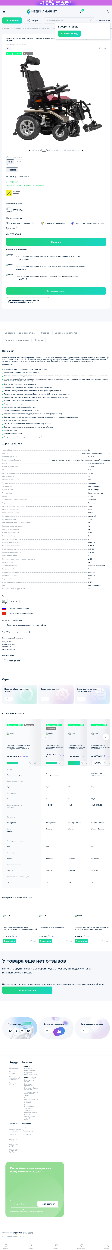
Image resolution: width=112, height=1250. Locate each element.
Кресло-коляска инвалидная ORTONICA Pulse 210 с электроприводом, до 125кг (55, 748)
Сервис (45, 332)
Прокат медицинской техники (29, 1106)
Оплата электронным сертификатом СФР (30, 1117)
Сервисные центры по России (13, 1150)
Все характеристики (19, 176)
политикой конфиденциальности (32, 1211)
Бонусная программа (28, 1084)
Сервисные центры (50, 689)
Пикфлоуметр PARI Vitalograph (51, 927)
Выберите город (104, 20)
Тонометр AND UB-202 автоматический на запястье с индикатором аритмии (92, 928)
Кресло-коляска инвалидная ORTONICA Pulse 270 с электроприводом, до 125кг (18, 747)
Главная (5, 28)
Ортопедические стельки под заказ (31, 1093)
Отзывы (39, 340)
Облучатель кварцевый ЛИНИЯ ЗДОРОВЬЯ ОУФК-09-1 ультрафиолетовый (20, 928)
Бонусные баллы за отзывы (31, 1088)
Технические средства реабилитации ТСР (27, 28)
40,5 (10, 161)
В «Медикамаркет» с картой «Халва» (31, 1100)
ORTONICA (18, 210)
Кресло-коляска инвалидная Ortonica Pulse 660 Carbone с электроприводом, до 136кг (77, 748)
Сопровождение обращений (15, 1130)
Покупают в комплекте (17, 340)
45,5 (19, 161)
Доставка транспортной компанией (14, 1078)
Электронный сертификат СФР (31, 1111)
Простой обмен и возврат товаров (16, 690)
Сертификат (12, 182)
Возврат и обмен (13, 1140)
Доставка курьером (12, 1072)
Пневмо (12, 169)
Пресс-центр (28, 1131)
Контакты (27, 1134)
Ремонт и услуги (12, 1135)
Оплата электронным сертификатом (87, 690)
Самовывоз (13, 1068)
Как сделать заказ (29, 1081)
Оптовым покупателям (29, 1069)
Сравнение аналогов (66, 332)
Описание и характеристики (20, 332)
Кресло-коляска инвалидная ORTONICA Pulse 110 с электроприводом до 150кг (100, 748)
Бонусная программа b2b (30, 1073)
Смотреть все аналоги (56, 291)
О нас (25, 1128)
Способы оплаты (12, 1084)
